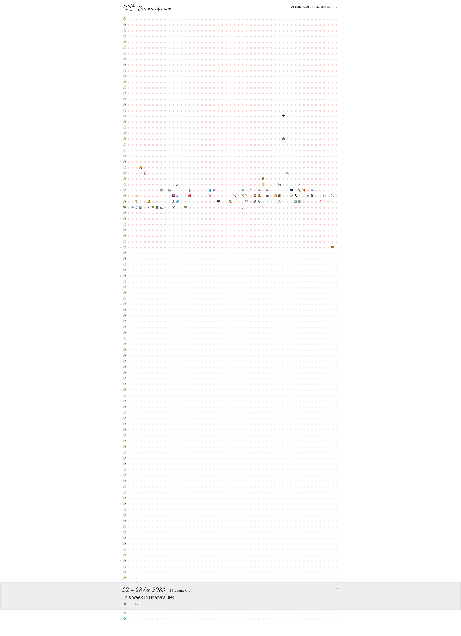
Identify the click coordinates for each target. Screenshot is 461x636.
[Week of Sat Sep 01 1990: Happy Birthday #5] (124, 48)
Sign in (331, 6)
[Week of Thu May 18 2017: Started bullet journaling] (275, 196)
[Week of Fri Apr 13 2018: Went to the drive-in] (255, 202)
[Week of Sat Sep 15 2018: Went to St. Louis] (133, 207)
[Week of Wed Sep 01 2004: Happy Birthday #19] (124, 127)
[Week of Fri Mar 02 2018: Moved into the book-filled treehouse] (231, 202)
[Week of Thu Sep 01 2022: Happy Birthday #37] (124, 230)
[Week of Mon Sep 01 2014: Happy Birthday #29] (124, 184)
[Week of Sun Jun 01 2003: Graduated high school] (283, 116)
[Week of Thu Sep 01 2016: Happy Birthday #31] (124, 196)
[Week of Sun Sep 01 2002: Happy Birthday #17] (124, 116)
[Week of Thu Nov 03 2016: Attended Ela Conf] (161, 196)
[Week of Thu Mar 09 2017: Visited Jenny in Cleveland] (234, 196)
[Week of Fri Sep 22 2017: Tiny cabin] (137, 202)
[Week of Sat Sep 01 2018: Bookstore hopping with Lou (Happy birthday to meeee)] (124, 207)
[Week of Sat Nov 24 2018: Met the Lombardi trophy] (173, 207)
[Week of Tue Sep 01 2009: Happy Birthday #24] (124, 156)
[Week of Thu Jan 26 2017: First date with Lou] (210, 196)
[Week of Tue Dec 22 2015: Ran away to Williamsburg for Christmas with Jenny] (190, 190)
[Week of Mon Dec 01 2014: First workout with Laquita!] (177, 184)
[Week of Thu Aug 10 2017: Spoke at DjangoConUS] (324, 196)
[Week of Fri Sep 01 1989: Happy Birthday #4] (124, 42)
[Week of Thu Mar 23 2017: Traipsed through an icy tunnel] (243, 196)
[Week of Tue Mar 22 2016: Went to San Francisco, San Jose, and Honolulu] (243, 190)
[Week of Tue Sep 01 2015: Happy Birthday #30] (124, 190)
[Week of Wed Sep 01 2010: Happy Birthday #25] (124, 162)
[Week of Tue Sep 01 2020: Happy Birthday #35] (124, 219)
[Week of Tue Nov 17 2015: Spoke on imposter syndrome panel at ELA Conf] (169, 190)
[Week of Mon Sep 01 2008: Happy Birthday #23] (124, 150)
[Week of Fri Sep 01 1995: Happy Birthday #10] (124, 76)
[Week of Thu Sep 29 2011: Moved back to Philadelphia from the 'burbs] (141, 167)
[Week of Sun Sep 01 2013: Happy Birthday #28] (124, 179)
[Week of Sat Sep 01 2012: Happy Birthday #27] (124, 173)
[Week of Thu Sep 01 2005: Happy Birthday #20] (124, 133)
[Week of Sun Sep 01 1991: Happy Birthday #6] (124, 53)
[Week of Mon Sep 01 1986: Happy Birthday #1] (124, 25)
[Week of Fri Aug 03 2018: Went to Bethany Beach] (320, 202)
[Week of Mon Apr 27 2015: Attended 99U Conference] (263, 184)
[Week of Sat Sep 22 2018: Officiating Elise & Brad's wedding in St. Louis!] (137, 207)
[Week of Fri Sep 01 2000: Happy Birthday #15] (124, 105)
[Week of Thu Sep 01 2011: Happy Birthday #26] (124, 167)
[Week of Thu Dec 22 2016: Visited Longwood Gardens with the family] (190, 196)
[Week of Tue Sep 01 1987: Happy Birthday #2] (124, 30)
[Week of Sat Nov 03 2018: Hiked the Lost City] (161, 207)
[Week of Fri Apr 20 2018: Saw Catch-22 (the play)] (259, 202)
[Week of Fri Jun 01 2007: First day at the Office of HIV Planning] (283, 139)
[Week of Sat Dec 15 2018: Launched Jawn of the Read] (186, 207)
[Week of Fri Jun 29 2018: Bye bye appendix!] (300, 202)
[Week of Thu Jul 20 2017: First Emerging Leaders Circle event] (312, 196)
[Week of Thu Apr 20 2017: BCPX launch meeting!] (259, 196)
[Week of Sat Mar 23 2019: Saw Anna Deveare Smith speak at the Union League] (243, 207)
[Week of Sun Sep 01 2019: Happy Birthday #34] (124, 213)
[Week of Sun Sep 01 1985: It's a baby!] (124, 19)
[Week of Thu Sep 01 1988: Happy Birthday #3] (124, 36)
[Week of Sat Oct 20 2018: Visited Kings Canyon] (153, 207)
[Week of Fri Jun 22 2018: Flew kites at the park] (296, 202)
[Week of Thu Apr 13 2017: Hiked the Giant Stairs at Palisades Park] (255, 196)
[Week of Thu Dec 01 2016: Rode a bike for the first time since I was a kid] (177, 196)
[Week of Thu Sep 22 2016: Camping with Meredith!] (137, 196)
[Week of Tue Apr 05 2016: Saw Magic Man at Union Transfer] (251, 190)
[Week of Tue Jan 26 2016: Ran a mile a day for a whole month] (210, 190)
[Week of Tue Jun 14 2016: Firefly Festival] (292, 190)
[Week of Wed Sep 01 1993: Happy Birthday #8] (124, 65)
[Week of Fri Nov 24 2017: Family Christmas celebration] (173, 202)
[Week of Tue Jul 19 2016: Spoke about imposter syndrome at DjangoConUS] (312, 190)
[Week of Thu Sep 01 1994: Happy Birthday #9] (124, 70)
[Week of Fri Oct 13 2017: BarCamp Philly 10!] (149, 202)
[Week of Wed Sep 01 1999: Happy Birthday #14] (124, 99)
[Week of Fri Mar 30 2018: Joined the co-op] (247, 202)
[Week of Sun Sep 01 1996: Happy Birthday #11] (124, 82)
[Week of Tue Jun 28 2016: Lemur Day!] (300, 190)
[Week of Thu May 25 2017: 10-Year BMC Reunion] (279, 196)
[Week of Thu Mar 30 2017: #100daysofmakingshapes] (247, 196)
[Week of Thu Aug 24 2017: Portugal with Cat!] (332, 196)
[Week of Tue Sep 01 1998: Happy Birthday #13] (124, 93)
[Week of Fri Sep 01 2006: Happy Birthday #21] (124, 139)
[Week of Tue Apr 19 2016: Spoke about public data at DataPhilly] (259, 190)
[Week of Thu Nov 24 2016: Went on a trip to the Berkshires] (173, 196)
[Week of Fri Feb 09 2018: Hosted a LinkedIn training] (218, 202)
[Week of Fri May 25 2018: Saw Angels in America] (279, 202)
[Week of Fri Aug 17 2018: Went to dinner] (328, 202)
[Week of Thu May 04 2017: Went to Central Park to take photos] (267, 196)
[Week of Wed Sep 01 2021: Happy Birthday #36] (124, 224)
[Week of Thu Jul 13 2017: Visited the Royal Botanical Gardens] (308, 196)
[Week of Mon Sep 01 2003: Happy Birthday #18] (124, 122)
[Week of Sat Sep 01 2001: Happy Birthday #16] (124, 110)
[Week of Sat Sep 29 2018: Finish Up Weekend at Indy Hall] (141, 207)
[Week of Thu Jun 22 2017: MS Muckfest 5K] (296, 196)
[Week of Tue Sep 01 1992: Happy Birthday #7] (124, 59)
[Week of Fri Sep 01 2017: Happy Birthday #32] (124, 202)
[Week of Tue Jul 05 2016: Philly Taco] (304, 190)
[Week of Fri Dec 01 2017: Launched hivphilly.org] (177, 202)
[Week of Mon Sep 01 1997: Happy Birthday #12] (124, 87)
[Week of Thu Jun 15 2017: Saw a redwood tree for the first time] (292, 196)
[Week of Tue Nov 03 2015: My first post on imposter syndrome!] (161, 190)
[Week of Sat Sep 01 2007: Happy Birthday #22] (124, 145)
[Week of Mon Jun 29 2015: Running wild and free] (300, 184)
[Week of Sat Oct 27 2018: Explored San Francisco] (157, 207)
